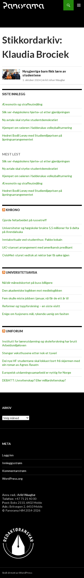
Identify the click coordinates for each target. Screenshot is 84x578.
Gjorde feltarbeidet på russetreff (24, 220)
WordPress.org (12, 478)
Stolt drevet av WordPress (17, 572)
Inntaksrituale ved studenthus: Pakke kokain (32, 239)
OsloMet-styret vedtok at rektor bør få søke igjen (35, 255)
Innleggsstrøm (12, 463)
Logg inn (8, 455)
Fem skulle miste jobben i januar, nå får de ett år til (35, 298)
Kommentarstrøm (14, 471)
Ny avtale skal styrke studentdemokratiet (30, 120)
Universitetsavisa (21, 272)
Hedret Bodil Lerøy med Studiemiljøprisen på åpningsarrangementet (32, 137)
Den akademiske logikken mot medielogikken (32, 290)
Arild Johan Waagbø (53, 80)
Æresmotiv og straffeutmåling (22, 104)
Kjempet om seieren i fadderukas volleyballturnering (37, 127)
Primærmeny (79, 5)
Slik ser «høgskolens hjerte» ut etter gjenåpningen (36, 112)
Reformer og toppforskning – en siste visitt (31, 306)
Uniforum (14, 331)
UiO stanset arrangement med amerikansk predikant (37, 247)
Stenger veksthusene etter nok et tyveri (29, 353)
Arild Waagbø (26, 495)
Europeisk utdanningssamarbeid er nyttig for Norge (36, 372)
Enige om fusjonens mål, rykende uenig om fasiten (35, 314)
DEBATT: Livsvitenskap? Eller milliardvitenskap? (34, 380)
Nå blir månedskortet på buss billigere (27, 282)
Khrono (13, 210)
